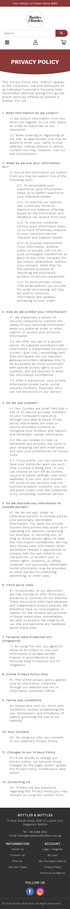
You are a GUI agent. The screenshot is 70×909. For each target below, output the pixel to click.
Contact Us (17, 855)
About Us (17, 849)
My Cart (52, 855)
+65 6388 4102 (37, 831)
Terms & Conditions (52, 872)
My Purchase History (52, 861)
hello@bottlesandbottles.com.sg (39, 835)
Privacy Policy (52, 867)
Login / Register (52, 849)
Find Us (17, 861)
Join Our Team (17, 867)
